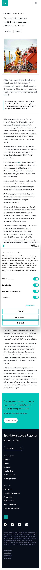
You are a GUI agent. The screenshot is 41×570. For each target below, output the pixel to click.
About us (7, 460)
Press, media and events (12, 508)
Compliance (7, 558)
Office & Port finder (10, 505)
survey (19, 162)
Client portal (8, 489)
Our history (7, 467)
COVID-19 (8, 31)
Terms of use (7, 553)
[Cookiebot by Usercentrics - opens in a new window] (30, 246)
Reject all (20, 323)
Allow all (20, 311)
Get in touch (10, 448)
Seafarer (17, 31)
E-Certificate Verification (12, 493)
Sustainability (8, 471)
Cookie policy (8, 556)
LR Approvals (8, 497)
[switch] (36, 285)
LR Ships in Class (9, 501)
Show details (30, 305)
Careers (6, 463)
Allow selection (20, 317)
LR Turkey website (10, 479)
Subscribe (9, 420)
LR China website (9, 475)
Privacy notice (8, 550)
